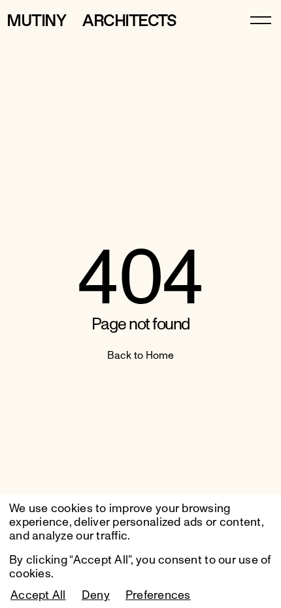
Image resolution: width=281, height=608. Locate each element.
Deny (96, 595)
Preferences (158, 595)
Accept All (38, 595)
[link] (260, 19)
